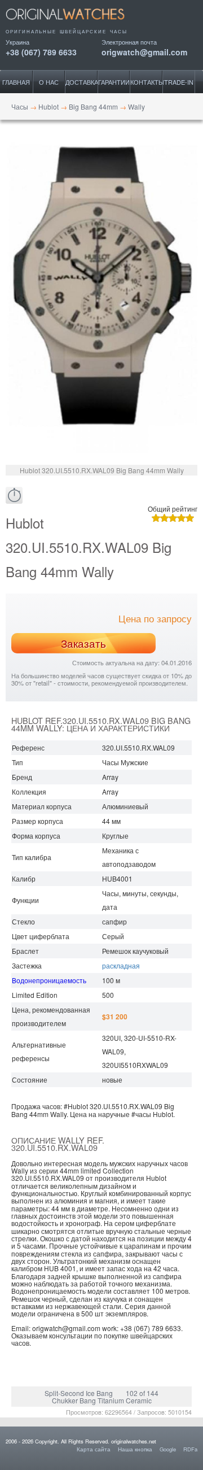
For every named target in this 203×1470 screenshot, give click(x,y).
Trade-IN (178, 81)
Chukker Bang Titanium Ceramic (102, 1400)
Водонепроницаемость (49, 980)
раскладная (121, 965)
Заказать (83, 643)
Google (168, 1449)
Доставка (81, 81)
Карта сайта (94, 1449)
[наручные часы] (75, 24)
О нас (49, 81)
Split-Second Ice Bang (79, 1393)
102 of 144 (142, 1393)
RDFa (190, 1449)
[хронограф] (14, 495)
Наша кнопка (135, 1449)
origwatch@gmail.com (144, 51)
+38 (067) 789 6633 (41, 51)
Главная (16, 81)
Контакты (146, 81)
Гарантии (114, 81)
